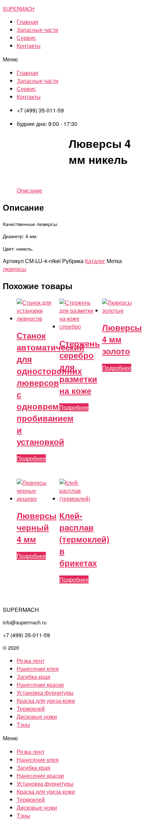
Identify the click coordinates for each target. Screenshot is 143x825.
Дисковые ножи (37, 717)
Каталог (95, 261)
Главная (27, 22)
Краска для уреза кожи (46, 701)
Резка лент (30, 661)
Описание (29, 190)
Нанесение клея (38, 669)
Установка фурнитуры (45, 693)
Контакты (29, 46)
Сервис (26, 38)
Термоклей (31, 709)
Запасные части (37, 30)
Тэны (23, 725)
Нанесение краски (40, 685)
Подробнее (31, 458)
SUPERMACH (18, 8)
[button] (71, 59)
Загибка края (33, 677)
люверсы (14, 269)
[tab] (29, 190)
